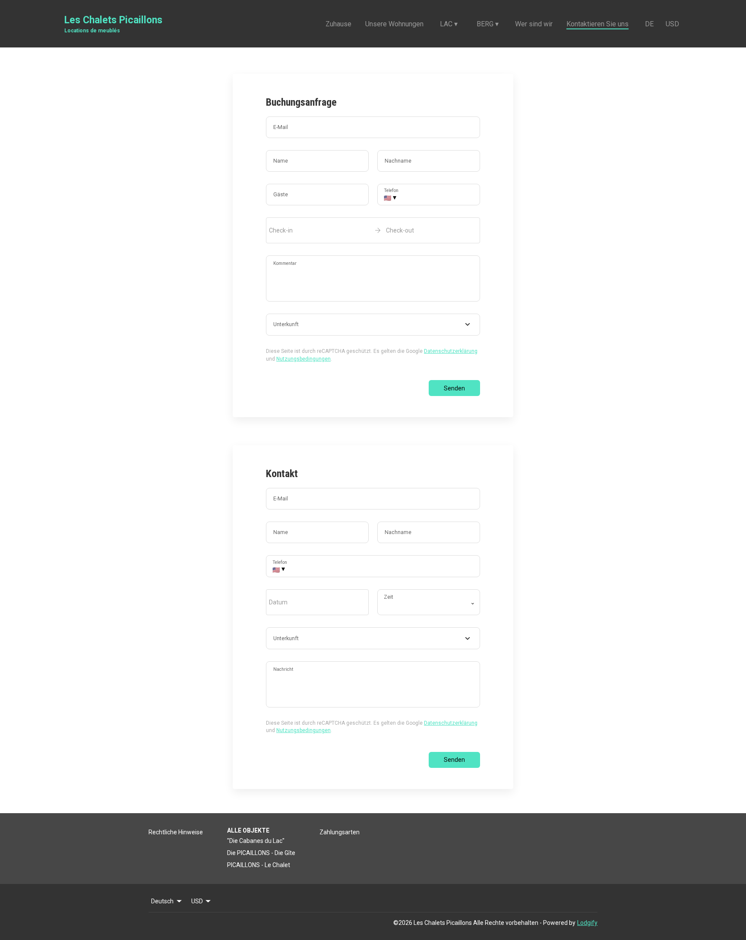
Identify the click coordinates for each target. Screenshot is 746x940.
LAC (449, 24)
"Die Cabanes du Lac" (255, 840)
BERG (488, 24)
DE (649, 24)
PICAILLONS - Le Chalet (258, 864)
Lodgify (587, 922)
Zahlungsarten (339, 832)
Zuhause (338, 24)
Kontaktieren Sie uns (597, 24)
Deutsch (162, 901)
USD (672, 24)
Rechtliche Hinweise (176, 832)
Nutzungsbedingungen (303, 359)
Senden (454, 388)
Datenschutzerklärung (450, 351)
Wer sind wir (534, 24)
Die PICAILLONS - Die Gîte (261, 852)
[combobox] (373, 325)
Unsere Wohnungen (394, 24)
